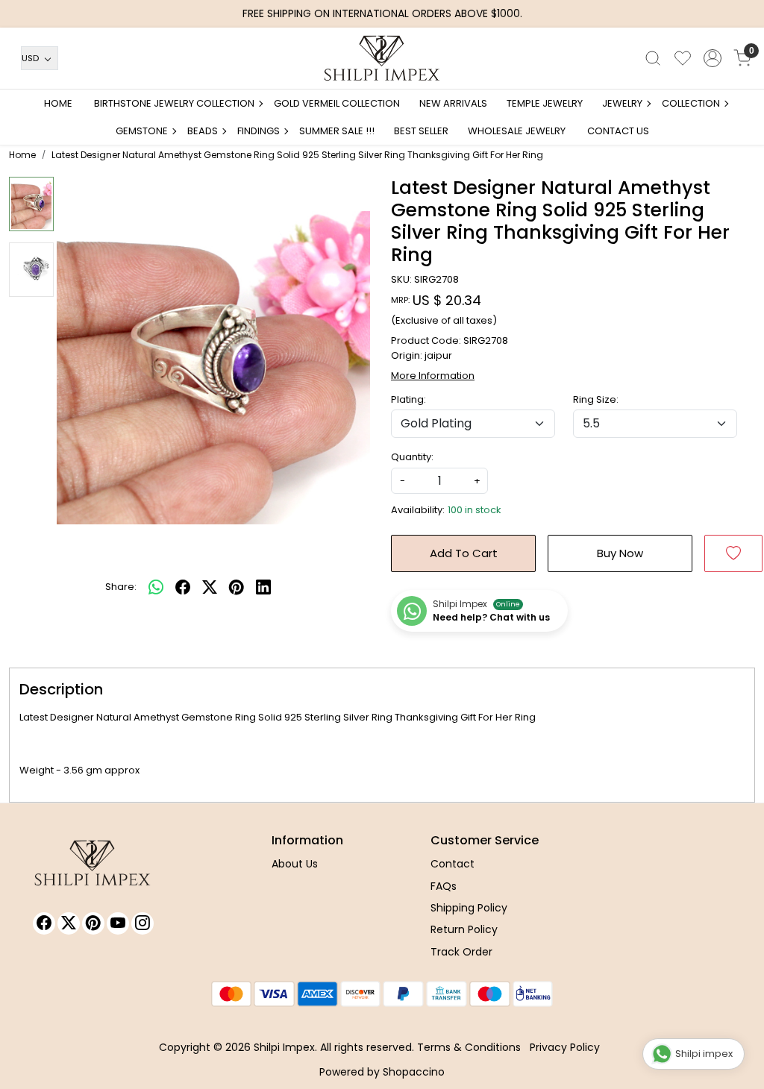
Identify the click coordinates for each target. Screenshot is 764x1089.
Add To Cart (464, 553)
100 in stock (474, 510)
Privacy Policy (565, 1047)
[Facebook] (44, 923)
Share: (121, 587)
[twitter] (209, 587)
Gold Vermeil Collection (337, 103)
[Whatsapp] (156, 587)
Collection (691, 103)
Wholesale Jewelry (517, 131)
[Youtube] (118, 923)
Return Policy (464, 929)
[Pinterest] (93, 923)
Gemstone (142, 131)
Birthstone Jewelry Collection (174, 103)
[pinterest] (236, 587)
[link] (653, 58)
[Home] (382, 58)
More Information (433, 375)
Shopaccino (414, 1071)
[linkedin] (263, 587)
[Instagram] (142, 923)
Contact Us (618, 131)
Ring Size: (596, 399)
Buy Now (620, 553)
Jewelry (622, 103)
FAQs (443, 886)
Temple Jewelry (545, 103)
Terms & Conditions (469, 1047)
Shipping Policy (468, 907)
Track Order (461, 951)
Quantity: (412, 457)
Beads (202, 131)
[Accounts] (712, 58)
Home (58, 103)
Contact (452, 863)
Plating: (408, 399)
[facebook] (182, 587)
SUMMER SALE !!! (337, 131)
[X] (68, 923)
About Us (295, 863)
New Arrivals (453, 103)
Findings (258, 131)
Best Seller (421, 131)
